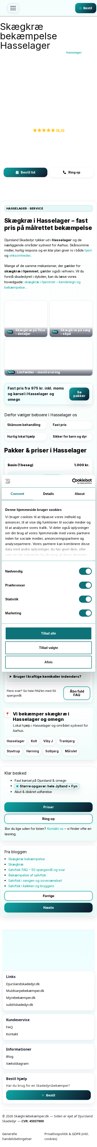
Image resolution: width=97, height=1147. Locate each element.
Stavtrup (13, 751)
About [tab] (80, 494)
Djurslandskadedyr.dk (23, 983)
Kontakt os (55, 828)
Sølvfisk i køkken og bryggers (31, 886)
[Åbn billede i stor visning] (26, 319)
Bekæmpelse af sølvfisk (27, 875)
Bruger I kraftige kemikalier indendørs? (47, 676)
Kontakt (12, 1033)
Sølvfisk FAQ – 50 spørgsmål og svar (36, 870)
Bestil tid (28, 172)
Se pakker (79, 394)
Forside (21, 52)
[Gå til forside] (51, 8)
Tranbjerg (67, 741)
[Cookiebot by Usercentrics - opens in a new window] (72, 481)
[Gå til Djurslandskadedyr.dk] (48, 952)
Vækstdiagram (17, 1063)
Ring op (74, 172)
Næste (48, 908)
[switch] (85, 585)
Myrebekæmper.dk (20, 997)
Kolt (34, 741)
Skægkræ (15, 864)
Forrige (48, 896)
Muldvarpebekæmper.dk (25, 990)
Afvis (48, 662)
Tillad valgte (48, 648)
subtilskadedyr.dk (19, 1004)
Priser (48, 807)
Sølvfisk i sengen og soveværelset (35, 880)
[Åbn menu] (13, 8)
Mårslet (71, 751)
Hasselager (16, 741)
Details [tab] (48, 494)
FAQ (9, 1027)
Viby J (48, 741)
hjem (88, 250)
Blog (9, 1056)
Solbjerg (52, 751)
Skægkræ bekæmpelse (46, 52)
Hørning (32, 751)
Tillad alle (48, 633)
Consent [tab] (17, 494)
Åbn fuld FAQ (77, 693)
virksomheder (19, 255)
